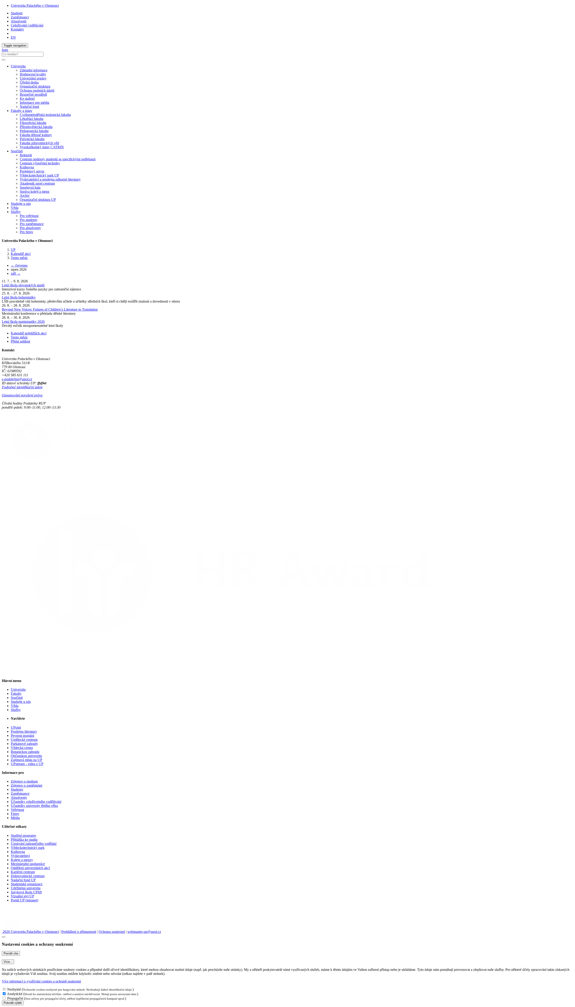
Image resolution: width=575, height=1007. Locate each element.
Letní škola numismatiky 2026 (23, 321)
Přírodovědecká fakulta (36, 127)
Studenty (17, 789)
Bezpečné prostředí (33, 94)
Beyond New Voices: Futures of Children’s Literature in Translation (50, 309)
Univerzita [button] (18, 66)
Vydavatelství (20, 856)
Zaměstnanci (20, 17)
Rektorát (26, 155)
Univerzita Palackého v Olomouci (35, 5)
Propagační (15, 998)
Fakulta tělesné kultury (36, 135)
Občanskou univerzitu (26, 756)
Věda (14, 208)
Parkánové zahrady (24, 744)
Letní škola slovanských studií (23, 285)
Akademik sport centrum (37, 183)
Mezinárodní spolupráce (28, 864)
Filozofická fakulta (33, 123)
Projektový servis (32, 171)
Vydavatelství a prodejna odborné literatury (50, 179)
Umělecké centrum (24, 739)
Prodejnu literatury (24, 731)
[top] (3, 937)
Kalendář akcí (21, 254)
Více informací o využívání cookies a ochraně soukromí (41, 981)
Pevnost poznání (22, 735)
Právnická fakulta (32, 139)
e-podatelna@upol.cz (17, 379)
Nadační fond (29, 106)
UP (13, 250)
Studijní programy (23, 835)
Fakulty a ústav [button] (21, 111)
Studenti (16, 13)
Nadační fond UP (23, 880)
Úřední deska (29, 82)
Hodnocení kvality (33, 74)
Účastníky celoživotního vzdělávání (36, 801)
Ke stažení (27, 98)
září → (15, 273)
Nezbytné (14, 989)
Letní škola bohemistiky (19, 297)
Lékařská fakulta (31, 119)
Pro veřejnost (29, 216)
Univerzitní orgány (33, 78)
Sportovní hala (30, 187)
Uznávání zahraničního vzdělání (33, 843)
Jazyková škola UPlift (26, 892)
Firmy (15, 814)
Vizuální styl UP (22, 896)
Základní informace (33, 70)
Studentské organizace (26, 884)
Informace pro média (34, 102)
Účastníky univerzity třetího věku (34, 806)
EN (13, 37)
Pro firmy (26, 232)
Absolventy (19, 797)
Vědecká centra (22, 748)
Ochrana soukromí (112, 932)
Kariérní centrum (23, 872)
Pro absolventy (30, 228)
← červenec (19, 265)
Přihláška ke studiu (24, 839)
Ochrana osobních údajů (37, 90)
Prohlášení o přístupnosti (78, 932)
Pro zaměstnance (32, 224)
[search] (3, 59)
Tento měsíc (19, 258)
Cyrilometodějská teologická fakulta (45, 115)
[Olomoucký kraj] (17, 916)
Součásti (17, 697)
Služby (16, 710)
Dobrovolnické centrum (27, 876)
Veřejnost (17, 810)
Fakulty (16, 693)
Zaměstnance (20, 793)
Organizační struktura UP (38, 199)
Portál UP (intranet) (24, 900)
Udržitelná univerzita (25, 888)
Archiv (25, 195)
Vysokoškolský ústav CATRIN (42, 147)
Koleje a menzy (22, 860)
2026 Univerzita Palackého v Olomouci (30, 932)
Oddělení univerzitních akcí (30, 868)
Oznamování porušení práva (22, 395)
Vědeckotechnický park (27, 848)
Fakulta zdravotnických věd (39, 143)
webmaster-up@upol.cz (144, 932)
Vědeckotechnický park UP (39, 175)
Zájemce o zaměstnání (26, 785)
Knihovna (27, 167)
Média (15, 818)
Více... (8, 961)
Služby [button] (16, 212)
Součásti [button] (17, 151)
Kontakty (17, 29)
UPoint (16, 727)
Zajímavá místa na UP (26, 760)
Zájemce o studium (24, 781)
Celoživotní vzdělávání (27, 25)
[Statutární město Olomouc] (12, 928)
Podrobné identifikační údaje (22, 387)
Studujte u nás (21, 204)
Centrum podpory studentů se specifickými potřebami (57, 159)
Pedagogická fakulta (34, 131)
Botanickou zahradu (25, 752)
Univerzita (18, 689)
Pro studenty (29, 220)
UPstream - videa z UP (27, 764)
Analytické (14, 994)
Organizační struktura (35, 86)
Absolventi (18, 21)
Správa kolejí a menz (34, 191)
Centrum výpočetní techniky (40, 163)
